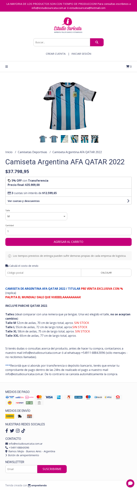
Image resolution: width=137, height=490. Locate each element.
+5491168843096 (18, 447)
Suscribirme (52, 469)
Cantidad (9, 225)
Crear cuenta (55, 53)
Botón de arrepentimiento (23, 455)
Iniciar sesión (81, 53)
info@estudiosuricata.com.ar (25, 443)
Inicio (9, 152)
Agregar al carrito (68, 242)
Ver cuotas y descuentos (24, 201)
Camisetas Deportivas (33, 152)
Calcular (106, 272)
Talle (7, 210)
